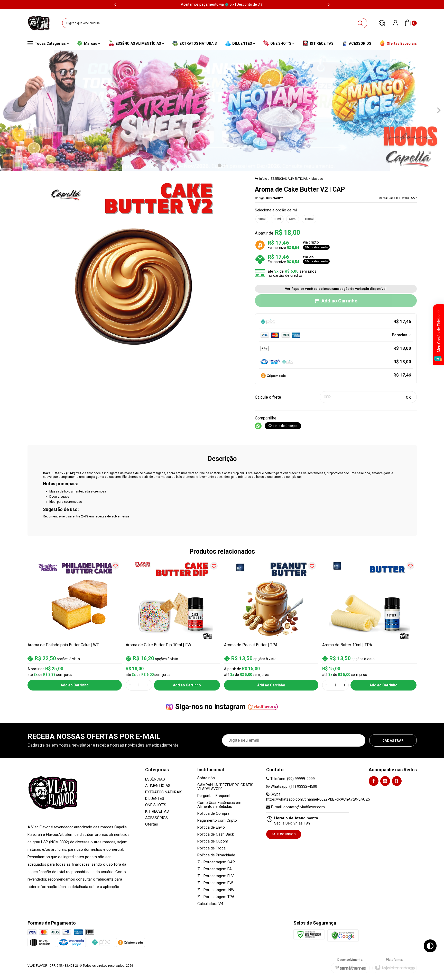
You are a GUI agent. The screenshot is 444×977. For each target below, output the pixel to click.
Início (263, 179)
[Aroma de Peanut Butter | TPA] (271, 624)
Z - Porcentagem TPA (215, 897)
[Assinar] (393, 740)
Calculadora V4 (210, 904)
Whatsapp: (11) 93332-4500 (293, 786)
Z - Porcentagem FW (215, 883)
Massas (317, 179)
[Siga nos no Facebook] (373, 781)
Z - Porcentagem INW (215, 890)
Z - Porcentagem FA (214, 869)
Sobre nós (206, 778)
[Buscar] (360, 23)
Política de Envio (211, 827)
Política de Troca (211, 848)
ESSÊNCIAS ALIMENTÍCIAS (289, 179)
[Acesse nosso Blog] (397, 781)
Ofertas (151, 824)
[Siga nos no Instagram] (385, 781)
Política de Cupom (212, 841)
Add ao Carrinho (339, 301)
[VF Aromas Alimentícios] (38, 23)
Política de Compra (213, 813)
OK (408, 397)
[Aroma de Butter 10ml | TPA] (369, 624)
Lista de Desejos (285, 426)
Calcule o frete (268, 397)
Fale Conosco (284, 834)
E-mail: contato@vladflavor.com (297, 807)
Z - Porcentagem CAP (216, 862)
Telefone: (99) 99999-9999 (292, 778)
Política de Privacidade (216, 855)
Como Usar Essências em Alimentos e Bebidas (219, 805)
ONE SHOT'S (155, 805)
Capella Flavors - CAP (402, 198)
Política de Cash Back (215, 834)
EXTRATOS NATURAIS (163, 792)
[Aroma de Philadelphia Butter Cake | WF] (74, 624)
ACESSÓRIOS (156, 817)
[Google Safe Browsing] (343, 935)
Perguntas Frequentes (216, 796)
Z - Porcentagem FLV (215, 876)
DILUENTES (154, 798)
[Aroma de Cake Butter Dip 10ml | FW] (173, 624)
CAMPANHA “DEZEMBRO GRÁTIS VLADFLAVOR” (225, 787)
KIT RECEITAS (157, 811)
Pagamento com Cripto (217, 820)
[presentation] (115, 4)
